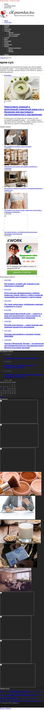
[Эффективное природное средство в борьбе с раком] (19, 423)
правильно (34, 695)
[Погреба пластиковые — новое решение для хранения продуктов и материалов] (17, 615)
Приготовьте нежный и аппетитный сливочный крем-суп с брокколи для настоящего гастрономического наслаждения (24, 110)
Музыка (11, 51)
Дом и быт (7, 29)
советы (16, 700)
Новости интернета (15, 48)
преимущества (8, 697)
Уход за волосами (14, 34)
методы (40, 692)
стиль (22, 701)
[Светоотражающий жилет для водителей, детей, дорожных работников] (15, 663)
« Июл (2, 397)
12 (5, 389)
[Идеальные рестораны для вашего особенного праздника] (16, 165)
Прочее (6, 46)
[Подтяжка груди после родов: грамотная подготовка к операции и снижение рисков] (16, 208)
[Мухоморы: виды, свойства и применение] (17, 687)
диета (24, 691)
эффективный (37, 701)
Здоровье (7, 31)
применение (20, 698)
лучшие (35, 691)
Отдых (6, 43)
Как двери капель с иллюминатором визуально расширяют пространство (20, 233)
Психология (8, 44)
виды (2, 692)
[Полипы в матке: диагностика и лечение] (17, 471)
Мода (6, 39)
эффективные (28, 701)
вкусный (7, 692)
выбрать (15, 691)
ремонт (37, 698)
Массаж (11, 32)
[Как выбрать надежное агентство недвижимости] (17, 519)
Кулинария (7, 41)
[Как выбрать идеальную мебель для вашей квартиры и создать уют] (16, 186)
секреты (9, 701)
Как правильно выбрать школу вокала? (18, 146)
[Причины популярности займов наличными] (15, 591)
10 (1, 389)
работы (32, 698)
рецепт (2, 701)
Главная (6, 25)
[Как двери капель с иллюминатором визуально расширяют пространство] (16, 230)
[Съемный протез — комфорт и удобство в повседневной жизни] (19, 447)
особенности (22, 694)
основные (9, 695)
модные (2, 695)
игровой (30, 692)
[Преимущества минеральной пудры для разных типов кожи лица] (20, 495)
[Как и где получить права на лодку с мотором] (18, 567)
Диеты (6, 27)
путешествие (27, 698)
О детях (6, 37)
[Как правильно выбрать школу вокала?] (16, 145)
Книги (11, 49)
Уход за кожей (13, 36)
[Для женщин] (17, 17)
